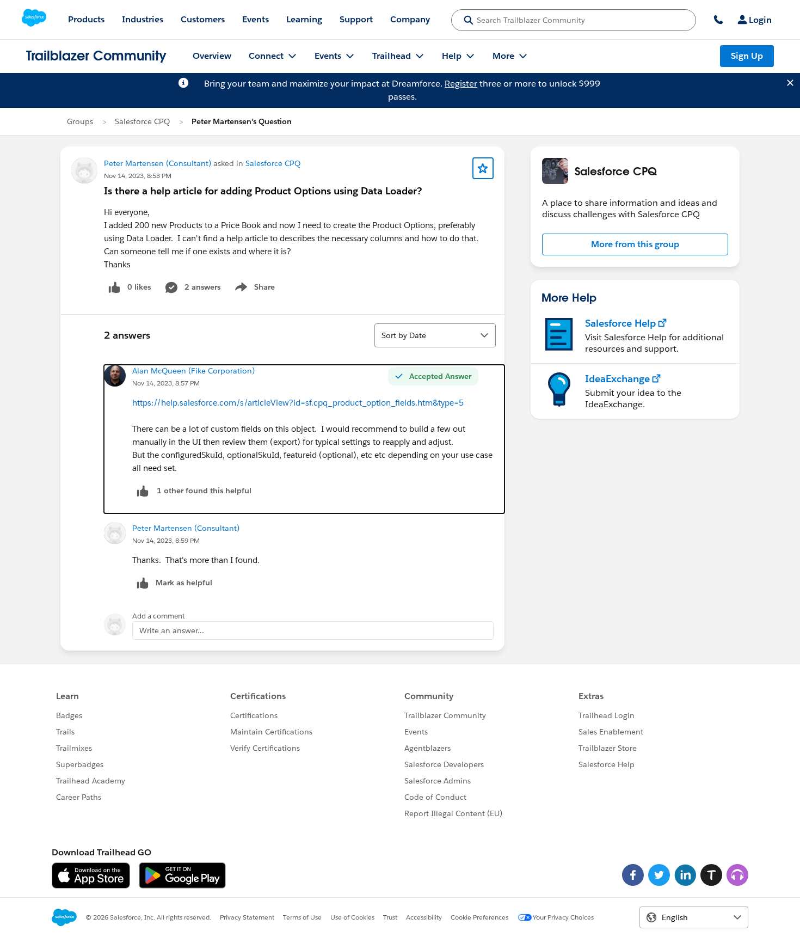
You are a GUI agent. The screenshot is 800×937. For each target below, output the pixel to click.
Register (461, 83)
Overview (212, 56)
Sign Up (747, 56)
